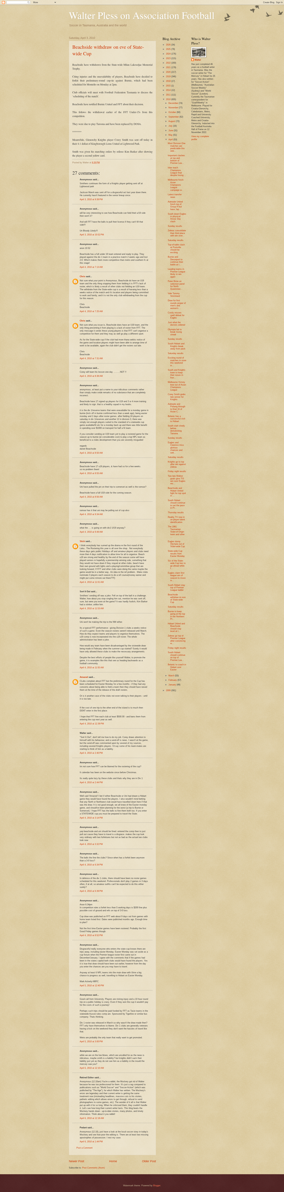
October (172, 112)
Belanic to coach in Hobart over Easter (177, 667)
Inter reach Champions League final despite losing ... (177, 171)
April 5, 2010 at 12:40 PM (92, 985)
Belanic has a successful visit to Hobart (176, 419)
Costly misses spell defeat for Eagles (176, 315)
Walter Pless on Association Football (142, 15)
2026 (168, 44)
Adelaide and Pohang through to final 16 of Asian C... (176, 408)
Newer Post (76, 1161)
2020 (168, 72)
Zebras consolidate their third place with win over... (177, 233)
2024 (168, 54)
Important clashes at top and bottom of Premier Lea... (176, 159)
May (170, 135)
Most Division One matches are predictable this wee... (176, 147)
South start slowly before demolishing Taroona (176, 429)
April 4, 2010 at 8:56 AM (91, 497)
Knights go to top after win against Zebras (177, 464)
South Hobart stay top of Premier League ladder (176, 587)
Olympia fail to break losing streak (175, 332)
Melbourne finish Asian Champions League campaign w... (175, 185)
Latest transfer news (175, 195)
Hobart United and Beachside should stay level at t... (176, 627)
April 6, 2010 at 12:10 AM (92, 1068)
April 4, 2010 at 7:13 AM (91, 267)
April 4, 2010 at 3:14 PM (91, 818)
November (173, 107)
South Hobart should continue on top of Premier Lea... (176, 656)
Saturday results (175, 240)
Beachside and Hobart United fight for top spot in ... (177, 492)
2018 (168, 81)
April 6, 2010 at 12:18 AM (92, 1118)
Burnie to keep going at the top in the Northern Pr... (176, 615)
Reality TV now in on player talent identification (176, 519)
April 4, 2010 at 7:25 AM (91, 311)
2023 (168, 58)
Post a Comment (84, 1148)
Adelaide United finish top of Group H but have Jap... (175, 205)
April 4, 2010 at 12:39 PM (92, 723)
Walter (198, 60)
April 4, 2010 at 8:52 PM (91, 935)
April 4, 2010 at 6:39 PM (91, 891)
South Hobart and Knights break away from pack (176, 346)
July (170, 126)
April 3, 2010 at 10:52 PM (92, 234)
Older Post (149, 1161)
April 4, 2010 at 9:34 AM (91, 514)
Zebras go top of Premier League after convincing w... (176, 640)
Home (113, 1161)
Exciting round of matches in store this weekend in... (177, 362)
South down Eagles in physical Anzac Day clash (177, 218)
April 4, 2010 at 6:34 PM (91, 864)
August (172, 121)
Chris (82, 276)
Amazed (84, 677)
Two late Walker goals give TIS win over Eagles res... (176, 480)
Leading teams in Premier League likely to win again (176, 273)
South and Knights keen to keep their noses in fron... (176, 374)
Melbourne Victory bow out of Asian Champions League (177, 386)
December (173, 103)
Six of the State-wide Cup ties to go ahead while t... (177, 564)
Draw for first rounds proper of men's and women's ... (177, 304)
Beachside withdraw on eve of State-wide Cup (177, 598)
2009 (168, 690)
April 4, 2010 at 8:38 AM (91, 376)
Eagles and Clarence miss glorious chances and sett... (176, 447)
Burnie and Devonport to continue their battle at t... (175, 261)
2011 (168, 94)
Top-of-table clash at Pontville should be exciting (176, 248)
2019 (168, 76)
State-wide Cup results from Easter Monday (176, 553)
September (173, 117)
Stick (82, 541)
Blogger (156, 1185)
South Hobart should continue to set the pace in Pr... (176, 504)
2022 (168, 63)
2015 (168, 85)
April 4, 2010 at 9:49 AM (91, 532)
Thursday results (176, 512)
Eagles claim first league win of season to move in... (177, 577)
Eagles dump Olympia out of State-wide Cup (176, 544)
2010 (168, 99)
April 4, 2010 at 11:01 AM (92, 582)
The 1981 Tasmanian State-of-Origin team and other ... (176, 531)
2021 (168, 67)
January (172, 684)
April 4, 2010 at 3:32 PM (91, 844)
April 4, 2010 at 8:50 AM (91, 453)
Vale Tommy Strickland (174, 294)
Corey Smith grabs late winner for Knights (177, 397)
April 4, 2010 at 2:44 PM (91, 782)
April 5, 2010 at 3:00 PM (91, 1041)
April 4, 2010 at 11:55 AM (92, 667)
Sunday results (175, 226)
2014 (168, 90)
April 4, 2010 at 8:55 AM (91, 473)
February (173, 680)
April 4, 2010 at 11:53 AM (92, 608)
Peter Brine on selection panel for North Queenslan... (176, 285)
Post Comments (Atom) (93, 1167)
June (171, 130)
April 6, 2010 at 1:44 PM (91, 1141)
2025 (168, 49)
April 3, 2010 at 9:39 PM (91, 199)
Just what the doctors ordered (176, 323)
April (170, 139)
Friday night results (177, 471)
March (171, 675)
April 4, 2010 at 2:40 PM (91, 753)
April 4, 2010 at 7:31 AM (91, 358)
